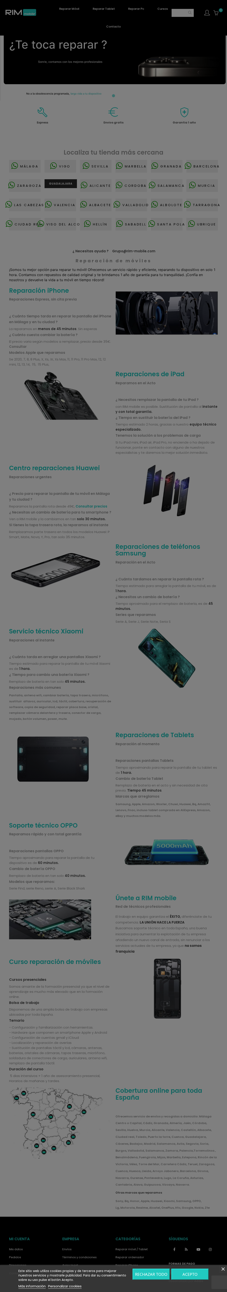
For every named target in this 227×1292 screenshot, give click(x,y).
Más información (32, 1286)
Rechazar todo (151, 1274)
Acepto (190, 1274)
